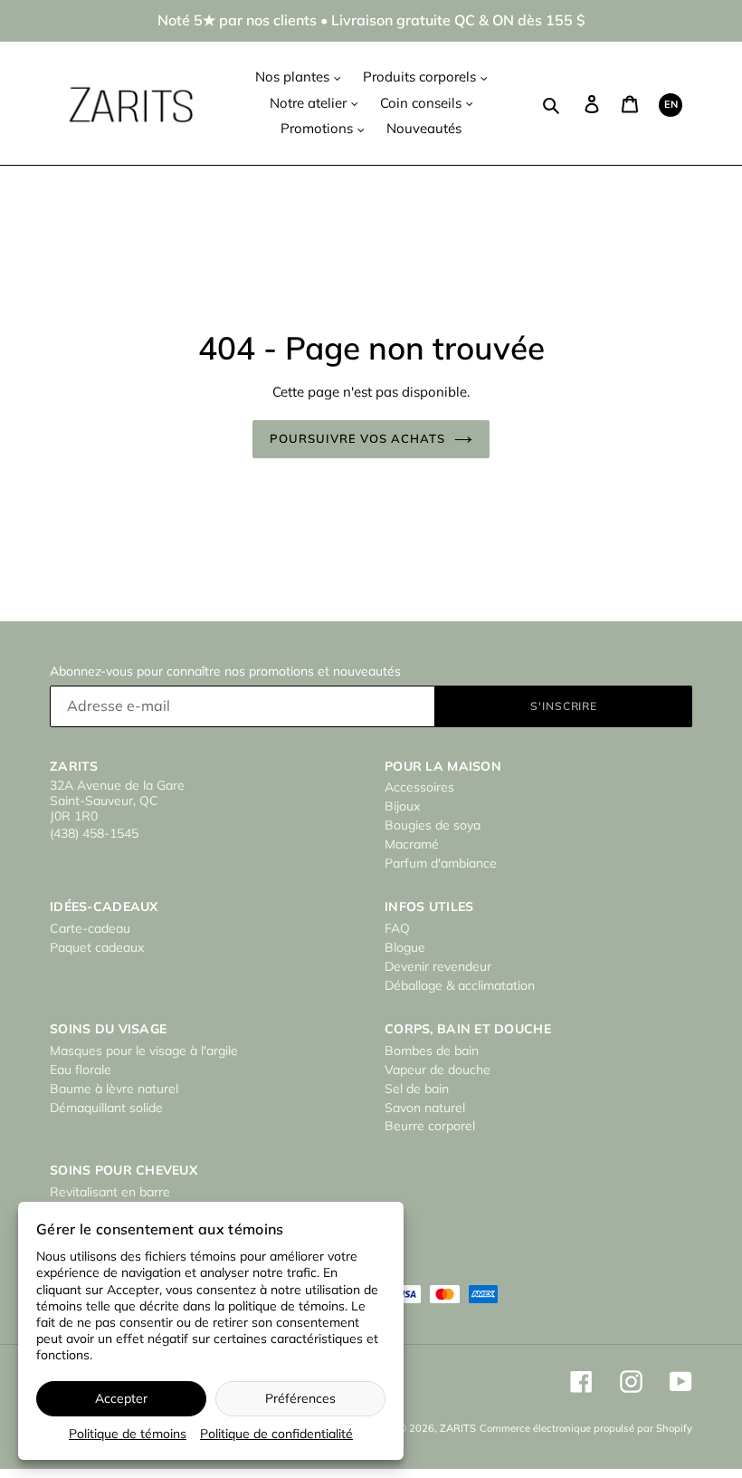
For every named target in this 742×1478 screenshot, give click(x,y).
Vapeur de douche (437, 1069)
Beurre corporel (430, 1126)
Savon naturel (425, 1107)
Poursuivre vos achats (358, 438)
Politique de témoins (127, 1433)
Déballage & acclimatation (460, 985)
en (671, 104)
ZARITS (458, 1428)
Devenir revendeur (438, 966)
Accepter (121, 1398)
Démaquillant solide (106, 1107)
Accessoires (419, 787)
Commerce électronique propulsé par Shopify (586, 1428)
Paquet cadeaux (97, 947)
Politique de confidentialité (276, 1433)
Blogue (405, 947)
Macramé (412, 844)
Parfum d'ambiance (441, 863)
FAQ (397, 928)
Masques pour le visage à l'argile (144, 1050)
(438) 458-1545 (94, 833)
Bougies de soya (432, 825)
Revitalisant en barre (110, 1192)
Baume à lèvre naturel (114, 1088)
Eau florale (80, 1069)
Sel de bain (417, 1088)
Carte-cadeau (90, 928)
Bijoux (402, 806)
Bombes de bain (432, 1050)
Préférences (300, 1398)
